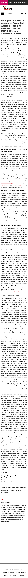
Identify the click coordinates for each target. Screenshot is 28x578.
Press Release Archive (16, 569)
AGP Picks (4, 2)
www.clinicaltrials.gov (7, 183)
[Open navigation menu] (2, 13)
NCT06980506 (5, 185)
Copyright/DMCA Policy (9, 575)
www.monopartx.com (7, 246)
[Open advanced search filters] (22, 13)
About (7, 569)
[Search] (18, 13)
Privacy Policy (21, 575)
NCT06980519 (17, 185)
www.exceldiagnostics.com (15, 292)
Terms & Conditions (20, 572)
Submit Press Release (8, 572)
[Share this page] (26, 13)
